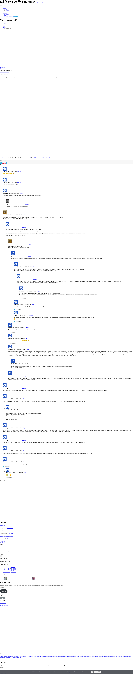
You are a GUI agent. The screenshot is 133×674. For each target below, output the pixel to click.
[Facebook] (0, 598)
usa (20, 657)
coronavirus (22, 656)
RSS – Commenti (4, 605)
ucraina (16, 657)
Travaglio (9, 657)
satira (26, 157)
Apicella (36, 157)
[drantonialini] (8, 578)
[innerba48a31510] (30, 578)
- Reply (19, 171)
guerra (55, 656)
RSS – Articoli (3, 603)
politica (104, 656)
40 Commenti (10, 533)
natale (93, 656)
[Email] (6, 163)
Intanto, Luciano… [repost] (6, 536)
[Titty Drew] (33, 578)
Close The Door (6, 568)
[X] (0, 163)
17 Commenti (10, 528)
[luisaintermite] (15, 578)
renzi (119, 656)
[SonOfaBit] (23, 578)
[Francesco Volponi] (1, 578)
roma (121, 656)
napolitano (89, 656)
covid (26, 656)
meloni (81, 656)
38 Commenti (10, 538)
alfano (1, 656)
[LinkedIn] (1, 163)
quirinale (110, 656)
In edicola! (2, 525)
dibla (29, 656)
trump (13, 657)
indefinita (59, 656)
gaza (46, 656)
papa (100, 656)
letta (72, 656)
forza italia (42, 656)
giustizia (49, 656)
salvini (126, 656)
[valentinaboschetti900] (26, 578)
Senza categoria (3, 657)
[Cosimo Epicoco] (19, 578)
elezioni (38, 656)
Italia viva (66, 656)
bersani (9, 656)
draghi (35, 656)
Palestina (96, 656)
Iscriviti (4, 591)
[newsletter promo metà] (18, 66)
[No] (131, 672)
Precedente (2, 67)
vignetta (29, 157)
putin (107, 656)
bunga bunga (46, 157)
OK (92, 671)
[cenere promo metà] (32, 48)
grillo (52, 656)
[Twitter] (3, 598)
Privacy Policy (98, 671)
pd (101, 656)
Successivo (2, 68)
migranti (85, 656)
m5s (74, 656)
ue (18, 657)
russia (124, 656)
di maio (31, 656)
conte (18, 656)
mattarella (77, 656)
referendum (114, 656)
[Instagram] (1, 598)
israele (62, 656)
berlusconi (40, 157)
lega (70, 656)
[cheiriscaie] (12, 578)
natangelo (3, 157)
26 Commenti (52, 157)
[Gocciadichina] (5, 578)
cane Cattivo (14, 656)
